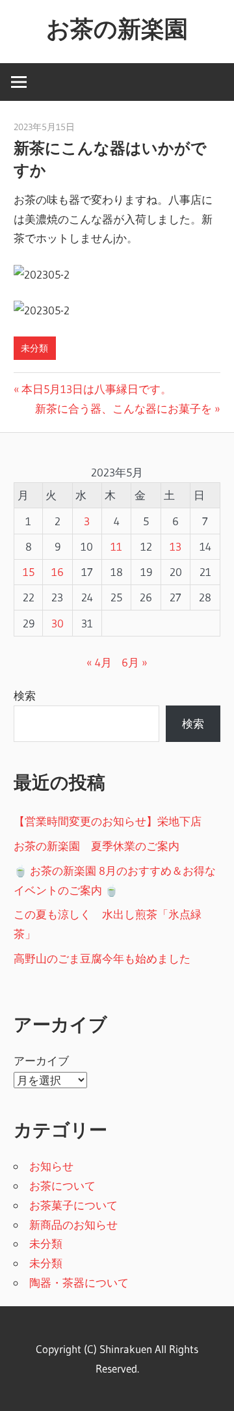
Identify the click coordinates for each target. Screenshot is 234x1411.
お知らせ (51, 1166)
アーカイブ (41, 1060)
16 (57, 572)
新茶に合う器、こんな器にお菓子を (123, 408)
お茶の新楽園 (117, 29)
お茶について (62, 1185)
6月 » (135, 662)
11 (116, 546)
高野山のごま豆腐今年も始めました (102, 958)
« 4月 (99, 662)
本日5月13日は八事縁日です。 (96, 389)
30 (57, 623)
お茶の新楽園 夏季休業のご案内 (96, 846)
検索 (25, 695)
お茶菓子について (73, 1205)
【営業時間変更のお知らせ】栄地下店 (108, 821)
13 (175, 546)
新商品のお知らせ (73, 1224)
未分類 (34, 348)
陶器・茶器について (79, 1282)
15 (28, 572)
